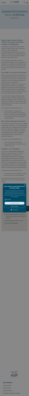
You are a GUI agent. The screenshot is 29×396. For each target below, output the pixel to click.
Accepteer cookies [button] (14, 203)
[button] (14, 198)
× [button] (24, 184)
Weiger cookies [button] (14, 206)
